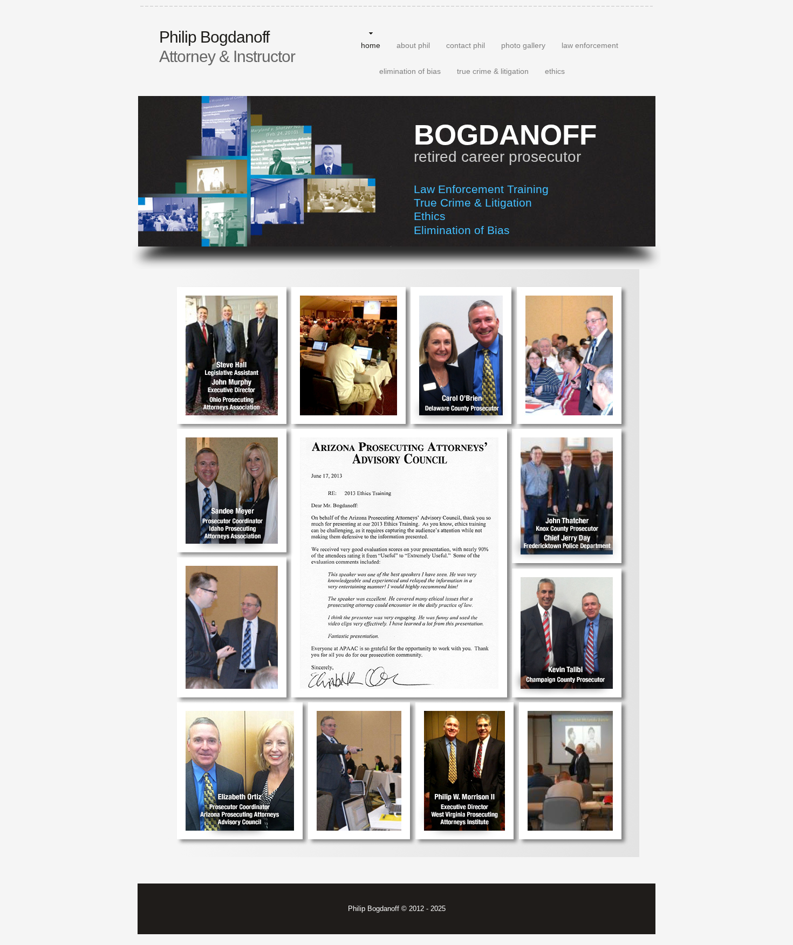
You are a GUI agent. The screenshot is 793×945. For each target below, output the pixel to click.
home (370, 45)
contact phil (465, 45)
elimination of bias (410, 71)
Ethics (430, 216)
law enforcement (590, 45)
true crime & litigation (493, 71)
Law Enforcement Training (481, 189)
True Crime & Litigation (473, 202)
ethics (555, 71)
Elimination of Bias (462, 230)
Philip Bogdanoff (227, 46)
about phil (413, 45)
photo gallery (523, 45)
